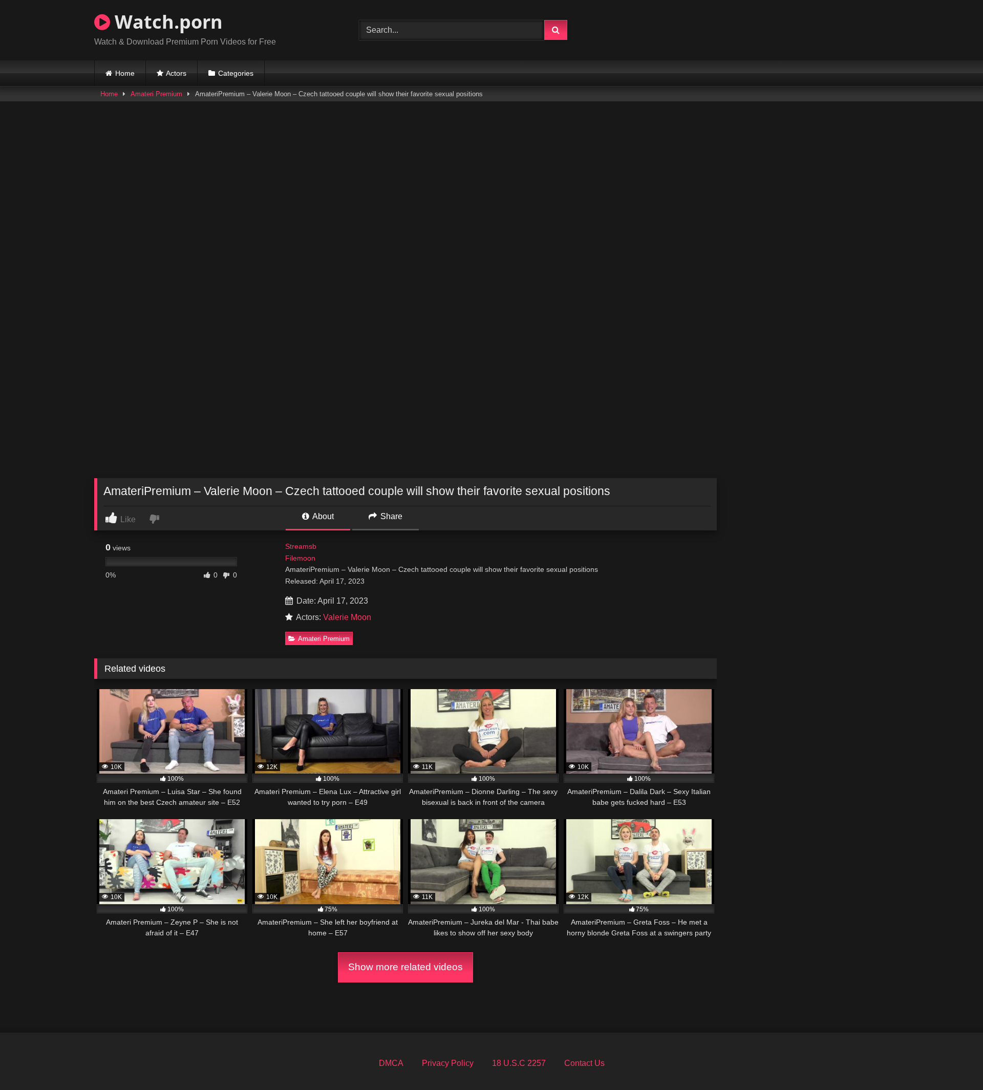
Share (390, 516)
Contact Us (584, 1063)
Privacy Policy (448, 1063)
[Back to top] (951, 1060)
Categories (235, 73)
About (322, 516)
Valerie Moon (347, 617)
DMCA (391, 1063)
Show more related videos (405, 966)
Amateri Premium (156, 94)
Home (125, 73)
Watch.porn (166, 21)
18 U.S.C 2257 (519, 1063)
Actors (176, 73)
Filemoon (300, 558)
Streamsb (300, 546)
